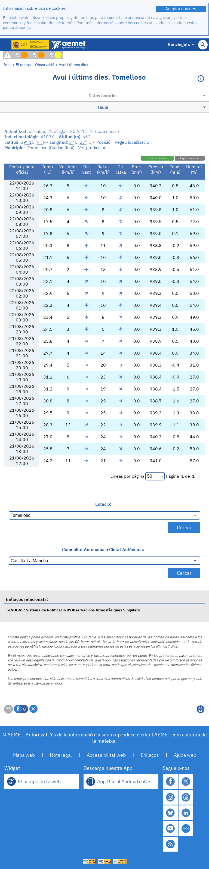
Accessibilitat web (106, 755)
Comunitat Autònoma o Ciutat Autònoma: (103, 549)
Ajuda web (185, 755)
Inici (7, 64)
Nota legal (61, 755)
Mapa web (24, 755)
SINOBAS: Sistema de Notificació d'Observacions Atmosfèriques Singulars (73, 609)
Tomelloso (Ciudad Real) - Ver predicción (66, 147)
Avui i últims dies (73, 64)
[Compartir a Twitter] (33, 709)
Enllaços (150, 755)
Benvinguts (179, 44)
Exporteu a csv (189, 158)
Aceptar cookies (180, 9)
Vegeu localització (132, 142)
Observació (44, 64)
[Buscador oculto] (203, 44)
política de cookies (17, 27)
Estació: (103, 504)
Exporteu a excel (157, 158)
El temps (23, 64)
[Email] (8, 712)
